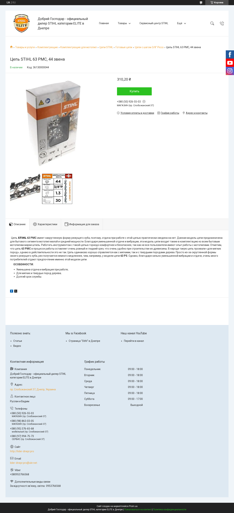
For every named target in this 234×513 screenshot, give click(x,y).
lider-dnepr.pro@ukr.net (23, 462)
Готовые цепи (124, 47)
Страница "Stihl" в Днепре (84, 340)
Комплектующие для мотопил (78, 47)
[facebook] (11, 291)
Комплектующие (47, 47)
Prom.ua (133, 506)
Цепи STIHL (106, 47)
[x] (15, 291)
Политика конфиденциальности (169, 509)
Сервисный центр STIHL (153, 23)
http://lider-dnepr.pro (22, 451)
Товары (122, 23)
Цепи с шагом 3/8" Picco (149, 47)
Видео (17, 345)
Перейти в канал (134, 340)
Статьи (17, 340)
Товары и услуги (25, 47)
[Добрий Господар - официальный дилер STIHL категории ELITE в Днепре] (22, 23)
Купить (134, 91)
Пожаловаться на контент (137, 509)
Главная (104, 23)
